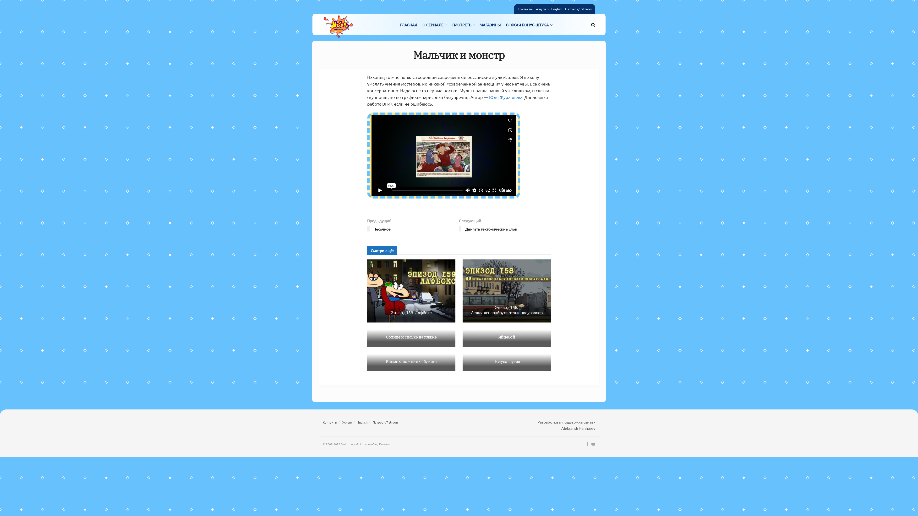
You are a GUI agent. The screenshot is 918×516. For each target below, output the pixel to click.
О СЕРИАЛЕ (432, 24)
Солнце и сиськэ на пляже (411, 337)
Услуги (541, 9)
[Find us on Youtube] (593, 444)
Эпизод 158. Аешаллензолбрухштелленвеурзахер (506, 310)
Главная (408, 24)
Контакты (525, 9)
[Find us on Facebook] (587, 444)
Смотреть (461, 24)
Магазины (490, 24)
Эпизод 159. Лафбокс (411, 312)
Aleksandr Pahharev (578, 428)
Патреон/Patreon (578, 9)
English (556, 9)
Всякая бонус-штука (527, 24)
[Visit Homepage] (338, 24)
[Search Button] (593, 25)
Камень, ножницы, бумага (411, 361)
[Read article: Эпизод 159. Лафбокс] (411, 290)
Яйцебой (506, 337)
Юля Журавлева (505, 97)
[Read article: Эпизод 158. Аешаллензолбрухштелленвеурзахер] (507, 290)
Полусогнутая (506, 361)
